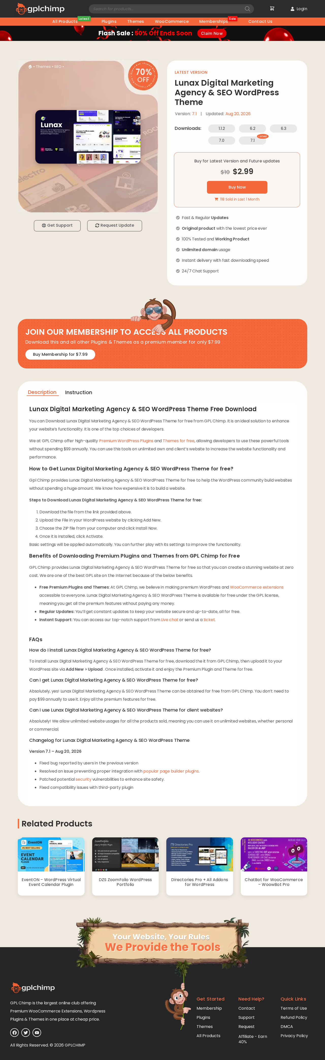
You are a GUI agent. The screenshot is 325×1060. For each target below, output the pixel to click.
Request (246, 1027)
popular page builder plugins (171, 771)
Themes (135, 21)
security (83, 779)
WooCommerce (172, 21)
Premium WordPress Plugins (126, 441)
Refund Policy (294, 1017)
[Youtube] (36, 1032)
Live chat (169, 620)
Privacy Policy (294, 1036)
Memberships (217, 21)
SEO (57, 66)
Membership (209, 1008)
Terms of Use (294, 1008)
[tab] (43, 393)
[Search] (247, 8)
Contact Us (260, 21)
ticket (209, 620)
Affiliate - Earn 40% (252, 1039)
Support (246, 1017)
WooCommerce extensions (257, 587)
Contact (246, 1008)
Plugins (109, 21)
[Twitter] (25, 1032)
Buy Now (237, 187)
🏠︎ (30, 66)
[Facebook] (14, 1032)
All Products (70, 21)
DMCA (287, 1027)
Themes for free (178, 441)
